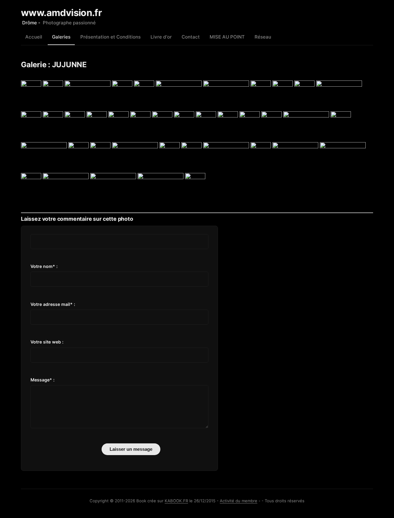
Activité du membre (238, 500)
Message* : (42, 379)
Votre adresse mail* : (52, 304)
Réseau (263, 37)
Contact (191, 37)
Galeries (61, 37)
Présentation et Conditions (110, 37)
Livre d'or (161, 37)
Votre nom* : (44, 266)
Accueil (33, 37)
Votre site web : (46, 341)
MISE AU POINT (227, 37)
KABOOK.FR (176, 500)
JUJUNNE (69, 64)
